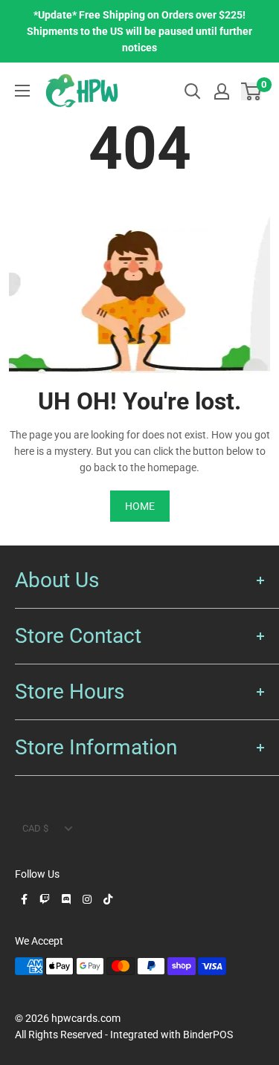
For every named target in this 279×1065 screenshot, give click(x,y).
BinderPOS (208, 1034)
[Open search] (193, 91)
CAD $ (35, 828)
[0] (252, 91)
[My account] (221, 91)
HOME (140, 506)
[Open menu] (22, 91)
